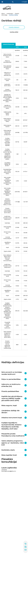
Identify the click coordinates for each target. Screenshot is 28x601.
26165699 (4, 469)
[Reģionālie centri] (25, 547)
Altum (3, 13)
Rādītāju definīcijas (12, 362)
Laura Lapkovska (9, 468)
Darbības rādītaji (14, 32)
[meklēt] (13, 2)
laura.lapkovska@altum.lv (8, 471)
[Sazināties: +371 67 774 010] (25, 544)
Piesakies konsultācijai (9, 460)
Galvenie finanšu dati (8, 44)
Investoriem (10, 13)
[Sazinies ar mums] (25, 550)
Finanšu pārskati (14, 27)
